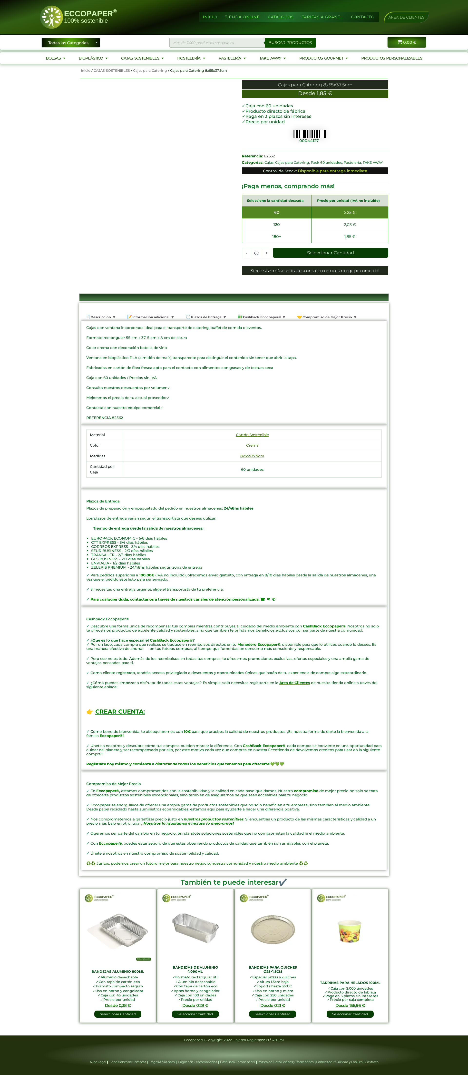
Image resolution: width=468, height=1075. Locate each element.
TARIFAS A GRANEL (322, 17)
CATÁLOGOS (281, 17)
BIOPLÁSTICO (91, 58)
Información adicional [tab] (150, 317)
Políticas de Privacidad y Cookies (339, 1062)
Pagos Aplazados (162, 1062)
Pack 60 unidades (326, 162)
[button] (406, 17)
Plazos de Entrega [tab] (206, 317)
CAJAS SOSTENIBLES (140, 58)
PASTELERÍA (230, 58)
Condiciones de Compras (127, 1062)
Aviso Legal (98, 1062)
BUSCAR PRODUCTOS (290, 42)
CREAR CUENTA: (120, 711)
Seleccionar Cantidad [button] (118, 1014)
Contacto (371, 1062)
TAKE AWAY (270, 58)
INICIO (210, 17)
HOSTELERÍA (188, 58)
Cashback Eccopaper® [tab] (261, 317)
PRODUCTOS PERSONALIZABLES (391, 58)
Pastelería (352, 162)
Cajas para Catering (150, 70)
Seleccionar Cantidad (330, 253)
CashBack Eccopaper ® (238, 1062)
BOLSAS (53, 58)
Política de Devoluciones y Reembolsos (285, 1062)
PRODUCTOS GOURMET (321, 58)
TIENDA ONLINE (242, 17)
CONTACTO (362, 17)
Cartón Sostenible (252, 434)
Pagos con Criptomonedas (197, 1062)
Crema (252, 445)
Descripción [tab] (100, 317)
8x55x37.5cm (252, 456)
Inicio (85, 70)
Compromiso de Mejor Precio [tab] (327, 317)
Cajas (268, 162)
